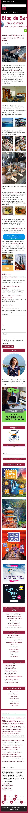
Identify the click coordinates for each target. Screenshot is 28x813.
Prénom (5, 453)
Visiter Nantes (14, 644)
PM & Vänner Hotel (15, 70)
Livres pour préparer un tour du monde (14, 627)
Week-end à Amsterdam (14, 694)
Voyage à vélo (16, 733)
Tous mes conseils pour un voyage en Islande (12, 745)
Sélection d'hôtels (9, 305)
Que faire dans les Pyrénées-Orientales (14, 640)
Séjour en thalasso (9, 678)
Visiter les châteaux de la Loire (14, 637)
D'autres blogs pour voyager (11, 671)
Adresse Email (6, 449)
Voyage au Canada (14, 705)
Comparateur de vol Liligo (10, 668)
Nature (12, 726)
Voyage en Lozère (14, 654)
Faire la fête (21, 723)
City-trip (6, 720)
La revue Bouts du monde (10, 673)
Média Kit (13, 1)
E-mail (4, 329)
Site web (4, 334)
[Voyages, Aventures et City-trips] (14, 21)
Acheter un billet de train (7, 790)
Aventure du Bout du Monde (11, 665)
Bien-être (5, 718)
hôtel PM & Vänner (15, 192)
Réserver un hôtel (6, 783)
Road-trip (18, 727)
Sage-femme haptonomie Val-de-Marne (13, 676)
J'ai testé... (5, 727)
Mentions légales (14, 809)
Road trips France (14, 620)
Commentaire (5, 314)
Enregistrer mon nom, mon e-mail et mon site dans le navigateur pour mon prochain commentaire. (12, 342)
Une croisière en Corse (14, 698)
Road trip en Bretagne (14, 649)
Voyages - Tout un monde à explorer (14, 614)
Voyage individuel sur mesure (11, 682)
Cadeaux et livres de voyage (16, 718)
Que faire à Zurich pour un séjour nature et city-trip (13, 761)
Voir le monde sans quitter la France (14, 618)
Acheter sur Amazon (6, 788)
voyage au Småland (16, 243)
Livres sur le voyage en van (14, 623)
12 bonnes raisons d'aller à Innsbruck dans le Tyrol (13, 759)
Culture (13, 720)
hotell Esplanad (17, 228)
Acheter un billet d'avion (7, 785)
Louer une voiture (9, 674)
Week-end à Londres (14, 701)
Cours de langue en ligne (10, 670)
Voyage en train (10, 731)
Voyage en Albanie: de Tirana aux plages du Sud (12, 756)
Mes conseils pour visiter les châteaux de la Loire (13, 740)
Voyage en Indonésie (14, 703)
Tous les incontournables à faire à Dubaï (11, 747)
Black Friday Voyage (9, 667)
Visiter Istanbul (14, 696)
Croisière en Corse (14, 647)
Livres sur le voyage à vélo (14, 625)
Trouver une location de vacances (12, 681)
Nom (3, 325)
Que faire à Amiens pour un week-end (14, 642)
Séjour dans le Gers (14, 651)
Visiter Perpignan (14, 656)
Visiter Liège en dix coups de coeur (9, 754)
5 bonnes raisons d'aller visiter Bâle (10, 749)
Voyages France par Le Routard (14, 616)
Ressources (6, 1)
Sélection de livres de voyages (12, 679)
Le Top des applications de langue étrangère (11, 752)
